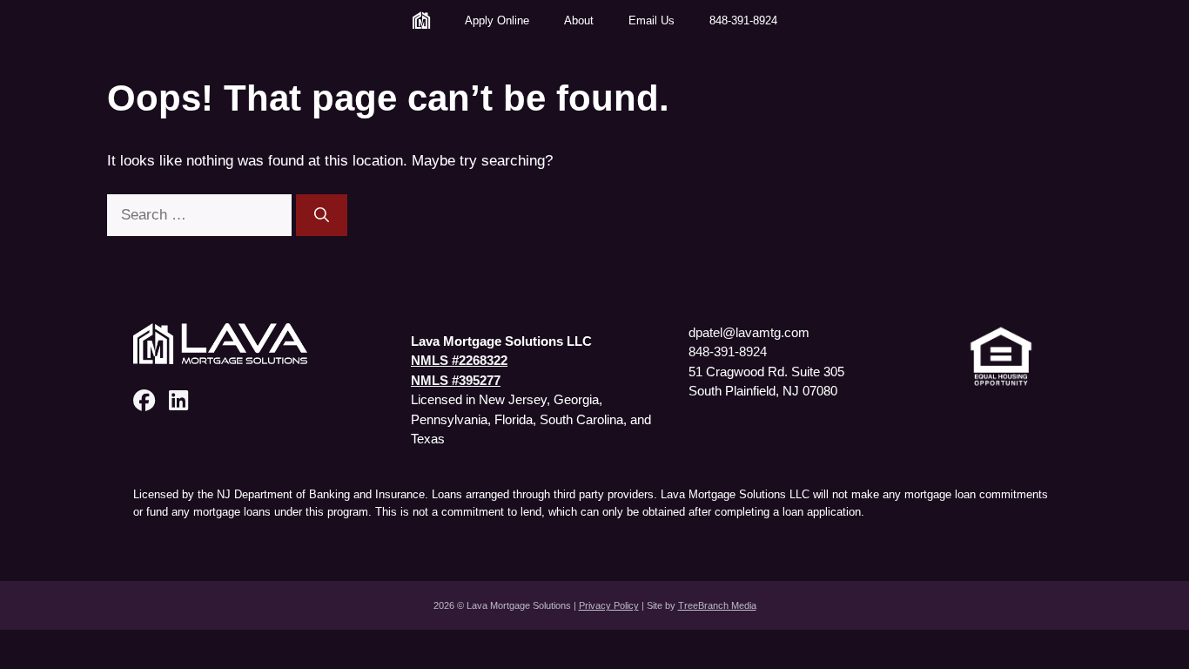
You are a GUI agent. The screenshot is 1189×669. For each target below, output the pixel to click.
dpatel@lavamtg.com (749, 332)
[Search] (321, 215)
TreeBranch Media (717, 605)
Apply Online (497, 20)
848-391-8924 (743, 20)
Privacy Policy (609, 605)
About (579, 20)
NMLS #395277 (455, 380)
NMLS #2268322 (459, 360)
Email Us (651, 20)
